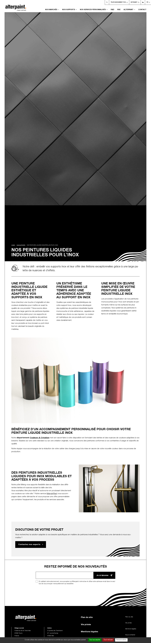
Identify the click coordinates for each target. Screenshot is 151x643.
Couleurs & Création (39, 438)
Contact (142, 10)
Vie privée (86, 625)
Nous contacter (130, 635)
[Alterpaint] (16, 6)
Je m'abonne (102, 575)
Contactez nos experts (29, 545)
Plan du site (87, 618)
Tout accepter (94, 640)
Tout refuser (108, 640)
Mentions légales (89, 632)
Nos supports (21, 245)
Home (13, 245)
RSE (118, 10)
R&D (112, 10)
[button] (148, 2)
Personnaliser (121, 640)
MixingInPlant (52, 494)
